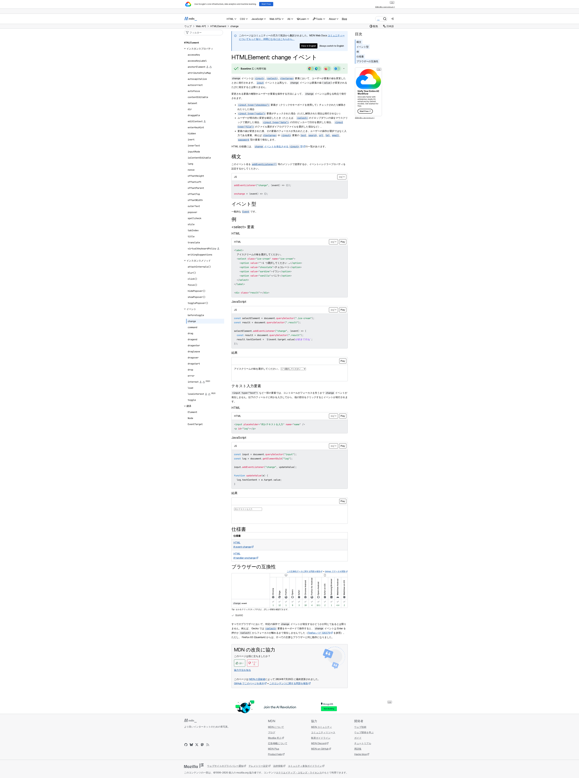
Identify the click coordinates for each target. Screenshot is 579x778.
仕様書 (360, 56)
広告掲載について (277, 743)
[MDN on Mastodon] (202, 745)
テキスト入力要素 (246, 386)
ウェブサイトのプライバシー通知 (225, 765)
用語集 (357, 748)
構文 (358, 41)
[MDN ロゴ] (190, 720)
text (303, 135)
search (312, 135)
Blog (344, 18)
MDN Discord (318, 743)
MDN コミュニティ (321, 726)
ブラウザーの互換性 (367, 61)
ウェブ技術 (360, 726)
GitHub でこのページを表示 (249, 683)
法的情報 (278, 765)
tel (328, 135)
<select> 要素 (242, 227)
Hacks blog (360, 754)
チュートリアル (362, 743)
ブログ (271, 732)
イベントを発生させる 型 (279, 146)
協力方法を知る (242, 670)
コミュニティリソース (323, 732)
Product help (275, 754)
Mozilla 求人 (274, 737)
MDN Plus (273, 748)
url (321, 135)
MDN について (276, 726)
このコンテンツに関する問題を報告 (288, 683)
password (243, 139)
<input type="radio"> (251, 113)
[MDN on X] (197, 745)
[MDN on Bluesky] (191, 745)
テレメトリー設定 (258, 765)
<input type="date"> (276, 122)
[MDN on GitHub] (186, 745)
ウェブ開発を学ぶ (364, 732)
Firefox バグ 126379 (319, 632)
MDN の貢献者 (257, 679)
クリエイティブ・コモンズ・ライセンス (300, 772)
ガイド (357, 737)
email (335, 135)
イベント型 (362, 46)
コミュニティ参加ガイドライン (305, 765)
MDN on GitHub (319, 748)
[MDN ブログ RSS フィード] (207, 745)
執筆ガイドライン (320, 737)
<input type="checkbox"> (253, 104)
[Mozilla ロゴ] (193, 765)
